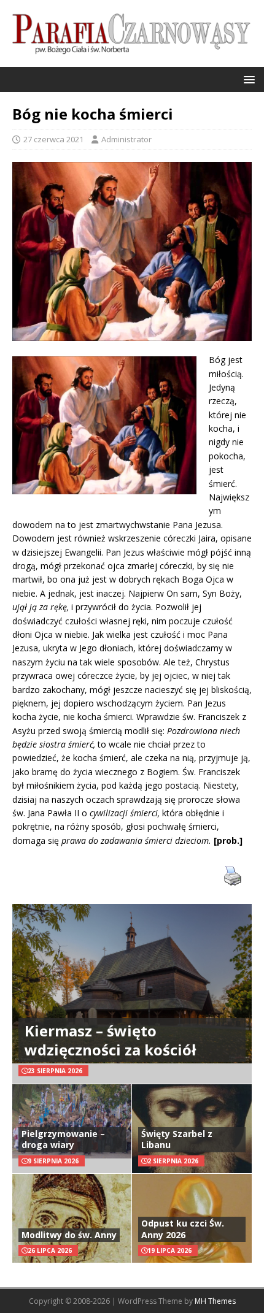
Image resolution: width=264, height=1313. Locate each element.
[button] (247, 79)
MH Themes (215, 1301)
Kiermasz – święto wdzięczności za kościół (110, 1040)
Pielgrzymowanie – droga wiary (63, 1139)
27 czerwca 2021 (53, 139)
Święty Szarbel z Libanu (176, 1139)
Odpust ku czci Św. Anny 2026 (182, 1228)
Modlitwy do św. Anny (69, 1235)
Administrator (126, 139)
